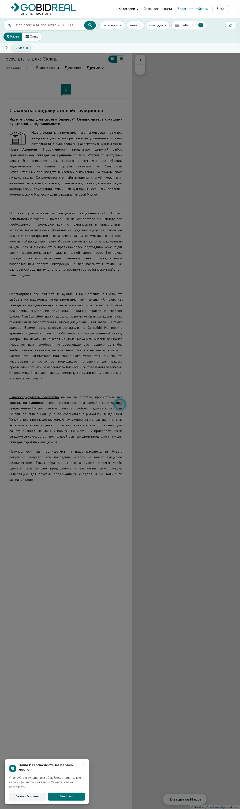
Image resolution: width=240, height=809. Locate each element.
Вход (220, 9)
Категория (110, 25)
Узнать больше (27, 796)
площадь (156, 25)
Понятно (66, 796)
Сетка (33, 36)
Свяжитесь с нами (157, 9)
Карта (14, 36)
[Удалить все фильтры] (6, 47)
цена (133, 25)
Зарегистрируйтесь (192, 9)
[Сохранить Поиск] (231, 25)
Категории (127, 9)
